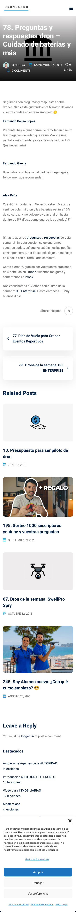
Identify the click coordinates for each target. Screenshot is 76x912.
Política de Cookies (19, 904)
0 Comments (21, 71)
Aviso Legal (62, 904)
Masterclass (11, 804)
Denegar (38, 882)
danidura (18, 65)
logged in (27, 736)
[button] (70, 821)
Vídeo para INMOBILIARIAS (22, 790)
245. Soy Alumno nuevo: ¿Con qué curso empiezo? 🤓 (35, 685)
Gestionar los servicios (37, 859)
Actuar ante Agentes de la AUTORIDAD (30, 763)
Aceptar (38, 872)
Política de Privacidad (42, 904)
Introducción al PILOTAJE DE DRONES (29, 777)
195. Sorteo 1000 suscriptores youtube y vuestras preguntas (32, 528)
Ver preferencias (38, 893)
